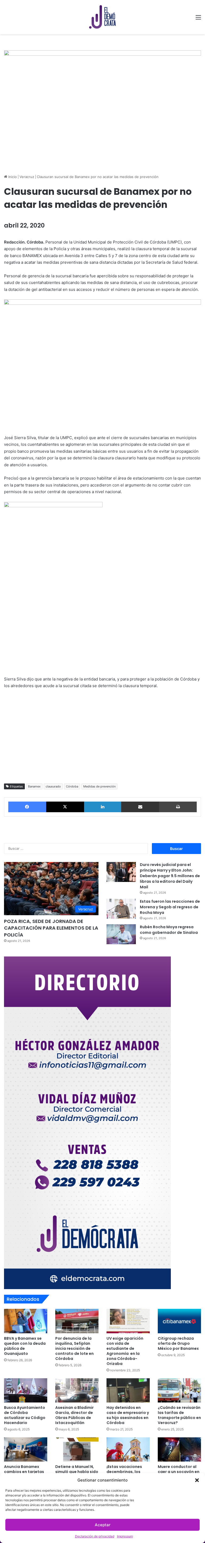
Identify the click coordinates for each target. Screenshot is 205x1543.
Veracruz (26, 177)
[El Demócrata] (102, 17)
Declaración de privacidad (94, 1536)
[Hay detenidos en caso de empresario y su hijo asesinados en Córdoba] (128, 1390)
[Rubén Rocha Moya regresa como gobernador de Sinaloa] (121, 934)
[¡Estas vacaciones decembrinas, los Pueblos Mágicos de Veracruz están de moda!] (128, 1449)
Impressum (125, 1536)
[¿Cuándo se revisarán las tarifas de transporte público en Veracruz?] (179, 1390)
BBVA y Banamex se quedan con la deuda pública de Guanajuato (25, 1346)
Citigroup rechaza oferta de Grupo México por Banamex (178, 1343)
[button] (197, 1480)
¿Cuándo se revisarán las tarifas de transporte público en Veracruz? (179, 1415)
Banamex (34, 786)
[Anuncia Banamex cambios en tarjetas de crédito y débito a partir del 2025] (25, 1449)
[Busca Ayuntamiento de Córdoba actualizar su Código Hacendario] (25, 1390)
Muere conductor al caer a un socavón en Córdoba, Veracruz (178, 1471)
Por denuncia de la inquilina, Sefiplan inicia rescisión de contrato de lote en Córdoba (74, 1348)
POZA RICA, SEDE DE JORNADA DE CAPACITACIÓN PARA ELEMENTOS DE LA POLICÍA (51, 928)
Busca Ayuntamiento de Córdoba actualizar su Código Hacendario (24, 1415)
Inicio (12, 177)
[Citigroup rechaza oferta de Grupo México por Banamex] (179, 1321)
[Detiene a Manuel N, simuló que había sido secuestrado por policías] (76, 1449)
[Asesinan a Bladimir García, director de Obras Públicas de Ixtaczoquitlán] (76, 1390)
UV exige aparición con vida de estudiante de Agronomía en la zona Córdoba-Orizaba (125, 1351)
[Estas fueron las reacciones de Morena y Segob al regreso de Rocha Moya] (121, 909)
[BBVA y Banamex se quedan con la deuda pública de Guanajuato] (25, 1321)
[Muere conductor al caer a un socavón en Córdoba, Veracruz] (179, 1449)
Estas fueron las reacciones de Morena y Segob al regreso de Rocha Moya (170, 907)
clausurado (53, 786)
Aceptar (103, 1524)
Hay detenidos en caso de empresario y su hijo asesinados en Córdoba (128, 1415)
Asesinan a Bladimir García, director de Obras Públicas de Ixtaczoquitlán (74, 1415)
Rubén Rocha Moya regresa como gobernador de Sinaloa (169, 929)
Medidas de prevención (99, 786)
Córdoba (72, 786)
